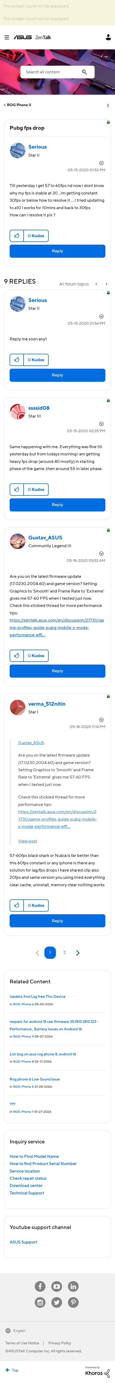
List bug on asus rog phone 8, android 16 (43, 1054)
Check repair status (28, 1178)
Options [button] (107, 105)
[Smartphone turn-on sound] (106, 284)
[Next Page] (77, 953)
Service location (25, 1171)
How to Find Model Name (34, 1156)
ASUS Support (23, 1242)
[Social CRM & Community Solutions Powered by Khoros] (98, 1371)
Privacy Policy (59, 1343)
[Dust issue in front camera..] (97, 284)
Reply (57, 251)
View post (27, 841)
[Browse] (9, 37)
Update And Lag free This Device (38, 996)
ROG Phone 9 (23, 1037)
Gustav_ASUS (31, 742)
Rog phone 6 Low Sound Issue (35, 1079)
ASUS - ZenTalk (32, 37)
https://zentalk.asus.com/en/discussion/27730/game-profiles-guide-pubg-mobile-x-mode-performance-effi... (57, 628)
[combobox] (57, 72)
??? (12, 1104)
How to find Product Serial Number (43, 1163)
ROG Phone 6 (23, 1004)
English (19, 1331)
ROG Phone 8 (23, 1062)
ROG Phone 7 (23, 1112)
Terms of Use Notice (22, 1343)
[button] (17, 235)
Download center (26, 1185)
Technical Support (27, 1193)
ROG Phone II (19, 105)
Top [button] (15, 1370)
